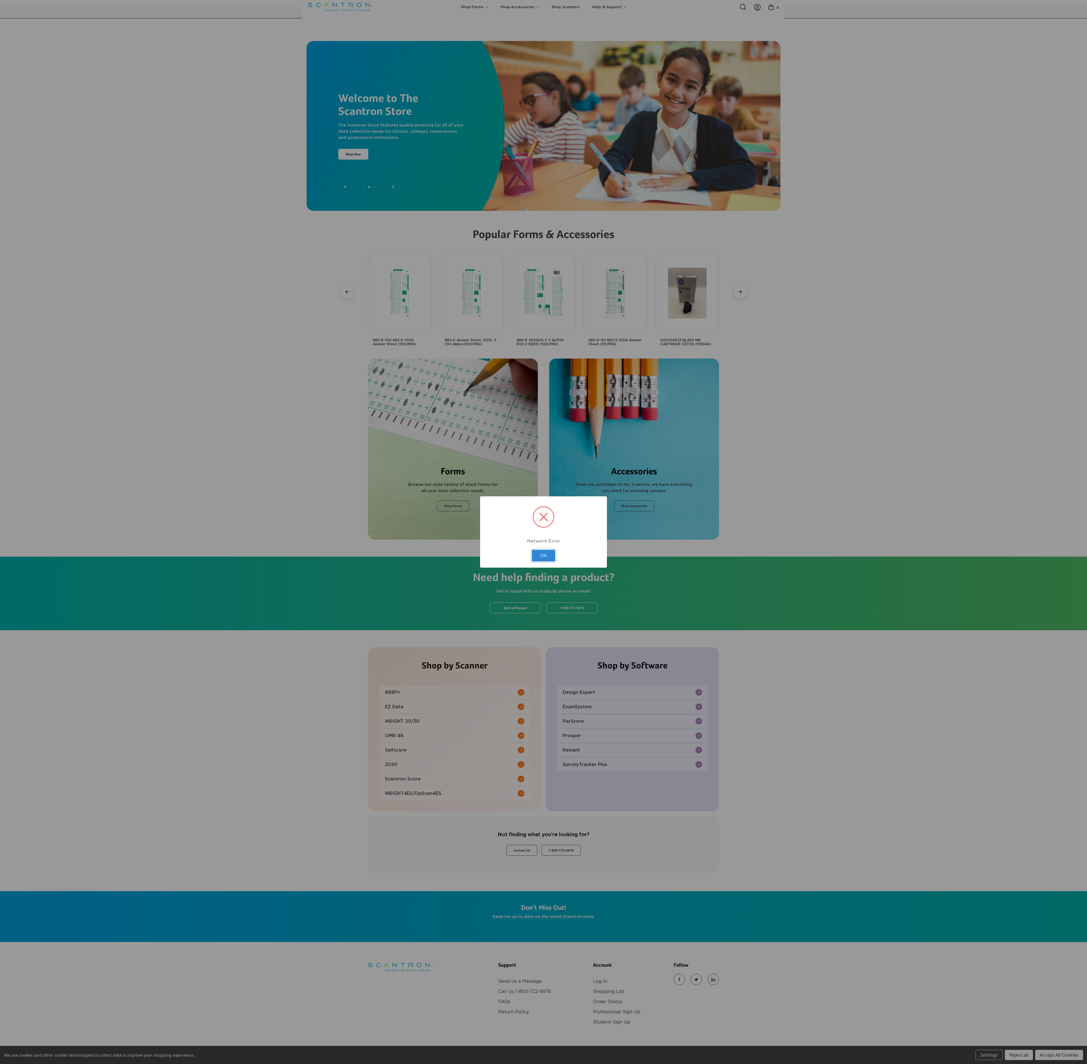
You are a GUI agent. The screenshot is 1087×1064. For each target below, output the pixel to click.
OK (543, 555)
